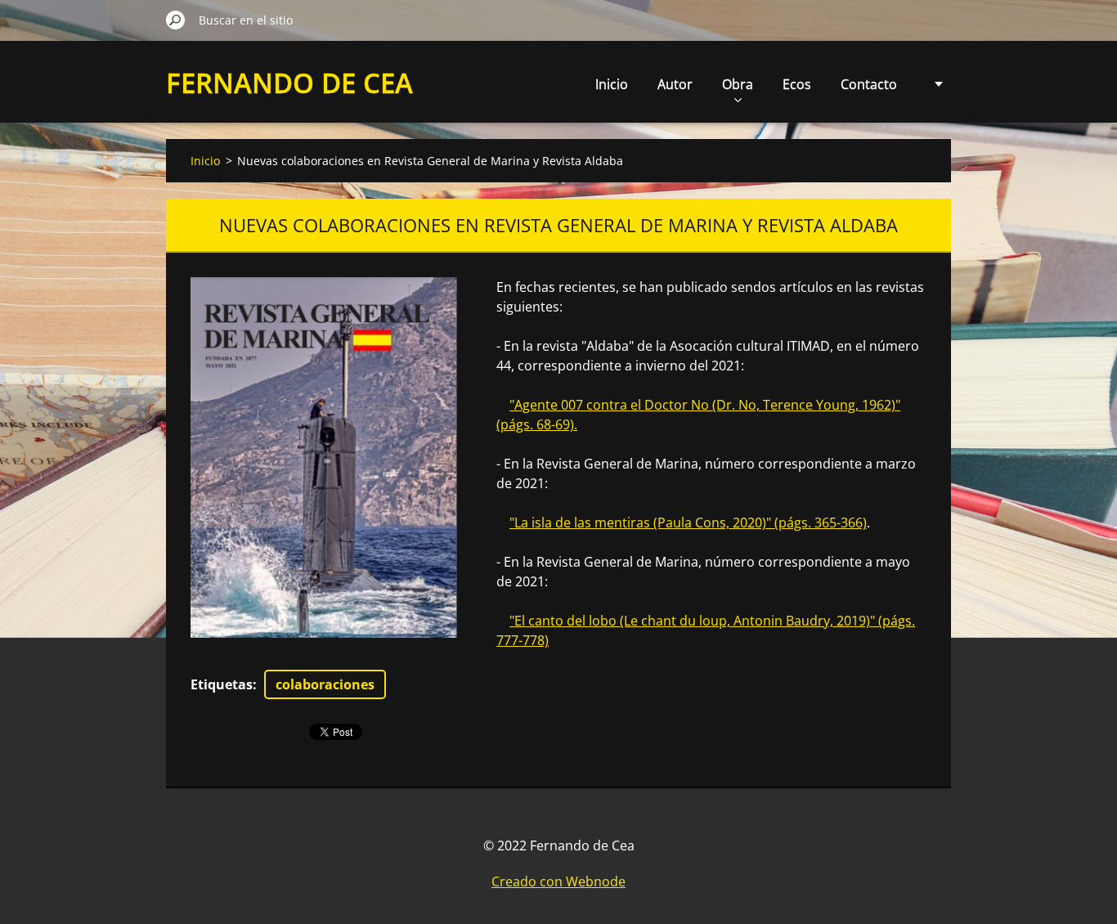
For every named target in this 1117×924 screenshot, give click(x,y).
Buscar (176, 19)
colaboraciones (325, 684)
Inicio (611, 84)
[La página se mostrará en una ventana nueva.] (324, 457)
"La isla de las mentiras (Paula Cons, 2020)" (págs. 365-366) (688, 523)
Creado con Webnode (558, 881)
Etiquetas (222, 684)
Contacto (869, 84)
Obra (737, 84)
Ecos (797, 84)
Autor (675, 84)
